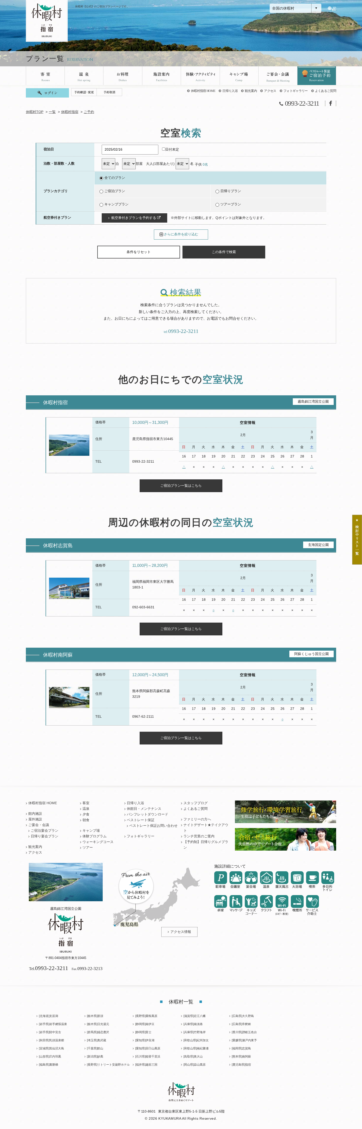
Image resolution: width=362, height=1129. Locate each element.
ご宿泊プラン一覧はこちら (181, 485)
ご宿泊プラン (114, 191)
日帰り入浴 (230, 91)
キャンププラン (116, 204)
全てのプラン (114, 178)
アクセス (270, 91)
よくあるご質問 (325, 91)
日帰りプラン (230, 191)
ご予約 (89, 112)
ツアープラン (230, 204)
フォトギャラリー (295, 91)
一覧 (52, 112)
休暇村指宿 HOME (203, 91)
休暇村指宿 (69, 112)
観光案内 (251, 91)
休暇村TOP (34, 112)
